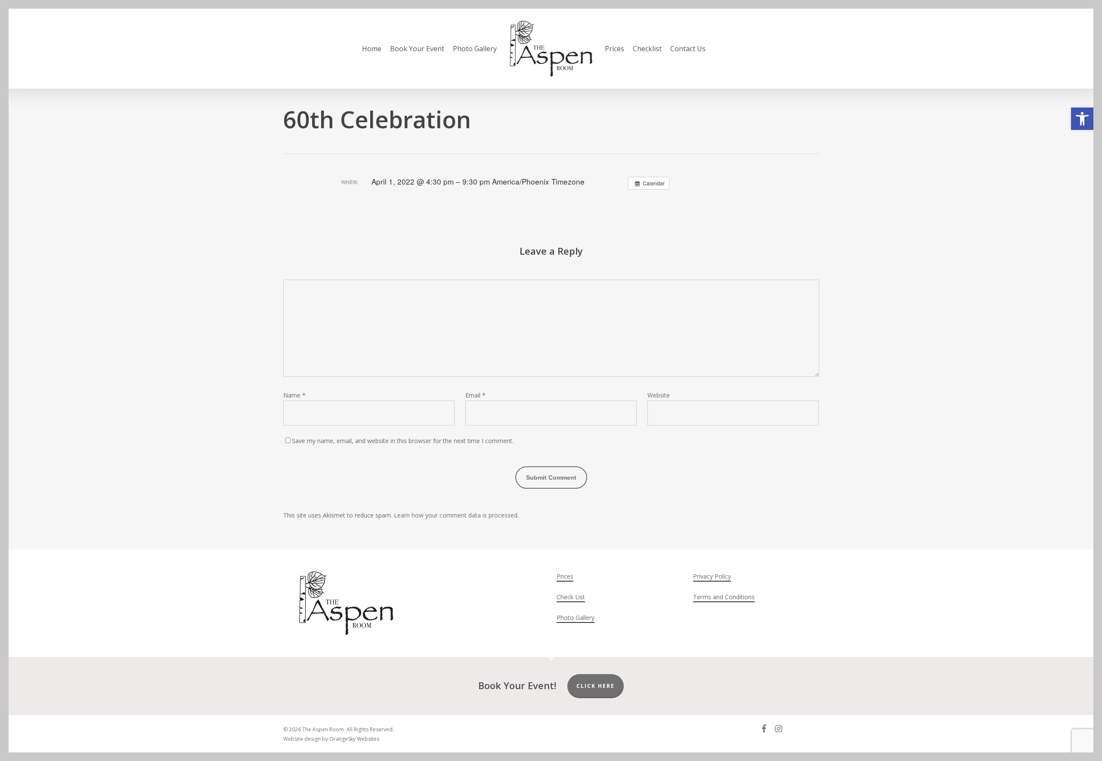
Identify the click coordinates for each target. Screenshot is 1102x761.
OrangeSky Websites (354, 739)
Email (475, 395)
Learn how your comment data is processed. (456, 515)
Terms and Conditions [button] (724, 597)
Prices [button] (565, 576)
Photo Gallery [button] (575, 617)
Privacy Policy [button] (712, 576)
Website (658, 395)
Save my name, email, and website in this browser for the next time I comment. (403, 441)
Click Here (595, 686)
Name (294, 395)
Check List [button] (571, 597)
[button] (1082, 119)
